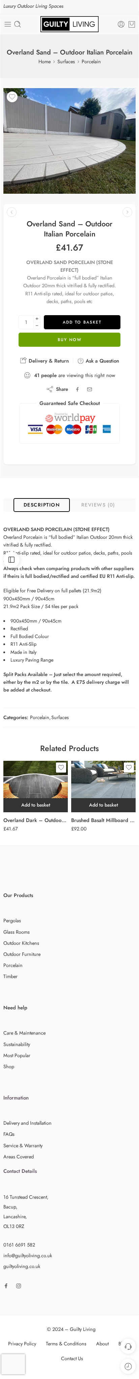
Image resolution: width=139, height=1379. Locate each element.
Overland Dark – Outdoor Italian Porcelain (35, 820)
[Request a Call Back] (128, 1346)
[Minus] (36, 325)
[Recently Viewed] (128, 1366)
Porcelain (91, 61)
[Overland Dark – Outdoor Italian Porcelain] (35, 786)
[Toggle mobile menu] (7, 24)
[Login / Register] (121, 24)
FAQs (9, 1134)
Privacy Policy (22, 1343)
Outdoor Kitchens (21, 942)
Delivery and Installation (27, 1122)
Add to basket (82, 322)
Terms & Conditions (66, 1343)
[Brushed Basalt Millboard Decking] (103, 786)
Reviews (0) (98, 504)
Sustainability (16, 1044)
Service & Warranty (23, 1145)
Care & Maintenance (24, 1032)
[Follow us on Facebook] (6, 1286)
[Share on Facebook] (77, 389)
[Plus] (36, 318)
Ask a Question (101, 361)
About (102, 1343)
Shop (8, 1066)
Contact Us (72, 1358)
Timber (10, 976)
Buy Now (70, 340)
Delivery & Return (48, 361)
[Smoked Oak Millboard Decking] (12, 212)
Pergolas (12, 920)
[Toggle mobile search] (17, 24)
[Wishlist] (12, 96)
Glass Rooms (16, 931)
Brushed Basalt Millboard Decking (103, 820)
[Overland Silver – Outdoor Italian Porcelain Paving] (127, 212)
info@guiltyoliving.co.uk (27, 1255)
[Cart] (132, 24)
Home (44, 61)
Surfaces (66, 61)
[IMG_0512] (69, 141)
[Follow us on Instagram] (19, 1286)
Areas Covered (18, 1156)
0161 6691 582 (19, 1244)
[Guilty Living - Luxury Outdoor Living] (69, 24)
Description (42, 504)
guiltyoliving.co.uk (21, 1266)
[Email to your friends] (89, 389)
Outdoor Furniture (21, 954)
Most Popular (16, 1055)
